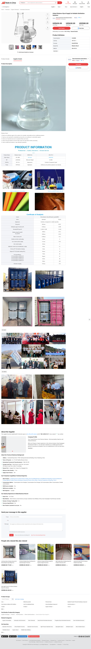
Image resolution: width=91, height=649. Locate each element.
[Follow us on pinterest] (87, 636)
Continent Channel (61, 640)
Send (11, 535)
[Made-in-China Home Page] (8, 2)
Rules (89, 6)
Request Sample (74, 31)
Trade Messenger (22, 636)
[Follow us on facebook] (79, 636)
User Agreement (53, 644)
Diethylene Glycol (69, 626)
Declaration (59, 644)
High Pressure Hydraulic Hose (47, 626)
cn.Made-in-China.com (58, 641)
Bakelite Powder (10, 480)
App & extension (73, 6)
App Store (4, 636)
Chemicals (7, 9)
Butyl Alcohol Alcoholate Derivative (45, 620)
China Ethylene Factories (19, 626)
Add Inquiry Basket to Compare (26, 52)
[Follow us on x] (81, 636)
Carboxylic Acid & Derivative (19, 620)
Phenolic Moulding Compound (21, 480)
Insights (73, 640)
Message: (7, 524)
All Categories (6, 6)
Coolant (3, 606)
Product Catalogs (20, 599)
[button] (55, 2)
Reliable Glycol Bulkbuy (26, 629)
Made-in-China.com (39, 641)
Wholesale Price (53, 640)
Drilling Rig (50, 480)
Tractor (54, 480)
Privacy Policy (65, 644)
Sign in (88, 3)
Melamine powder (27, 601)
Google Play (13, 636)
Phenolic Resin (31, 480)
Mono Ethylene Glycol (80, 626)
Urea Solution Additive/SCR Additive (8, 604)
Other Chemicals (31, 620)
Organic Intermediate (6, 620)
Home (2, 9)
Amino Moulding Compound (51, 604)
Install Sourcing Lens (34, 636)
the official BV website (32, 434)
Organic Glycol (15, 629)
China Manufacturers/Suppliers (35, 640)
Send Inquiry (62, 28)
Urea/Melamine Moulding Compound (48, 478)
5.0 (74, 60)
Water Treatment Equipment (41, 480)
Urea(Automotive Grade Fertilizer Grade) (19, 478)
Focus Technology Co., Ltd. (36, 644)
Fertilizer (25, 606)
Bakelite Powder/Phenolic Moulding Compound (77, 601)
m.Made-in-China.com (49, 641)
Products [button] (23, 2)
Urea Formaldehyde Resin (34, 478)
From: (7, 517)
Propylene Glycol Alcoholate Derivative (62, 620)
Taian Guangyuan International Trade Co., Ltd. (64, 17)
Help (66, 6)
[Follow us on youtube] (85, 636)
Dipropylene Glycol (59, 626)
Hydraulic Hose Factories (32, 626)
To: (8, 520)
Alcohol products (71, 604)
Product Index (68, 640)
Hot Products (18, 640)
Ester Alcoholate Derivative (78, 620)
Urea (2, 601)
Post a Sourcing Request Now (38, 535)
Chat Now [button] (81, 28)
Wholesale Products (45, 640)
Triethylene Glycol (6, 629)
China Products (25, 640)
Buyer (59, 6)
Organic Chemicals (15, 9)
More (2, 632)
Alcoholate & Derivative (25, 9)
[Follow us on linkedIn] (89, 636)
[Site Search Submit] (59, 2)
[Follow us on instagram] (83, 636)
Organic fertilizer (49, 606)
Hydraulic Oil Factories (7, 626)
